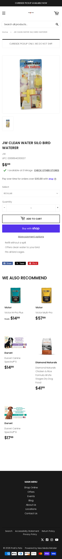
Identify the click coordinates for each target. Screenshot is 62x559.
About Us (31, 505)
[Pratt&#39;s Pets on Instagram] (51, 540)
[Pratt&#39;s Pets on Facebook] (47, 540)
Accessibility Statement (27, 531)
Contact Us (31, 513)
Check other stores (46, 170)
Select (5, 187)
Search (8, 531)
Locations (31, 509)
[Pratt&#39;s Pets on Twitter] (42, 540)
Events (31, 496)
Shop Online (31, 487)
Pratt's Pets (16, 548)
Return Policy (48, 531)
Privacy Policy (30, 534)
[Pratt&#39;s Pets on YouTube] (56, 540)
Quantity (7, 201)
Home (5, 32)
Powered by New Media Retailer (41, 548)
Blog (31, 500)
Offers (31, 492)
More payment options (31, 236)
